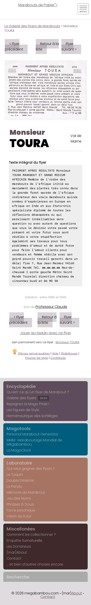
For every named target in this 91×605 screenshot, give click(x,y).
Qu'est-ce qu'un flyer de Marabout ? (38, 392)
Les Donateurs (19, 546)
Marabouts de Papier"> (37, 4)
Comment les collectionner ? (31, 534)
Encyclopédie (21, 386)
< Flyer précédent (14, 46)
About (76, 593)
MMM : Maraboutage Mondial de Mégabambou (34, 442)
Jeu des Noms (19, 498)
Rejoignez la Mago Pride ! (28, 403)
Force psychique (21, 510)
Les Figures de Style (23, 409)
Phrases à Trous (20, 504)
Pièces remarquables (33, 353)
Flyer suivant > (69, 46)
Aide (55, 353)
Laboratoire (19, 463)
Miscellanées (21, 529)
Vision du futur (19, 516)
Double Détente (20, 480)
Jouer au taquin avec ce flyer (45, 332)
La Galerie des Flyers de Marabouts (32, 26)
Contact (14, 558)
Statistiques (69, 353)
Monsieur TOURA (67, 342)
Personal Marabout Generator (32, 434)
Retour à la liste (47, 46)
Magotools (19, 428)
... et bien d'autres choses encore (35, 564)
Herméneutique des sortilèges (32, 415)
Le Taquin (15, 474)
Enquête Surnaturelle (24, 540)
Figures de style (36, 358)
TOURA (29, 143)
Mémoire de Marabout (26, 492)
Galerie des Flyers (27, 398)
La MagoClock (19, 450)
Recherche (18, 577)
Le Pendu (14, 486)
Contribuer (58, 358)
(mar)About (17, 552)
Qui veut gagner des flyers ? (31, 468)
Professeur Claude (51, 306)
